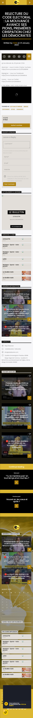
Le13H (4, 259)
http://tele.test (9, 346)
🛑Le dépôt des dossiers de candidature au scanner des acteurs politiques (16, 328)
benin (26, 106)
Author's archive (16, 125)
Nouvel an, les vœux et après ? (16, 500)
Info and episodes (16, 226)
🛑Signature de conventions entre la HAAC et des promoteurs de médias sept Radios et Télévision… (16, 312)
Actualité (16, 11)
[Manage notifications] (4, 710)
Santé (4, 290)
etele (13, 109)
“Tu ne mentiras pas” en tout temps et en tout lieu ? (16, 477)
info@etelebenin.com (11, 352)
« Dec (3, 614)
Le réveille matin (8, 272)
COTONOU (5, 109)
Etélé (15, 43)
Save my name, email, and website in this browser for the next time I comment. (17, 176)
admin (5, 397)
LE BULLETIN (6, 239)
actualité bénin (16, 106)
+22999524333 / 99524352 (13, 349)
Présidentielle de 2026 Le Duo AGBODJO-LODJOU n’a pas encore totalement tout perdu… (16, 296)
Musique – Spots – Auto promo (11, 245)
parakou (20, 109)
